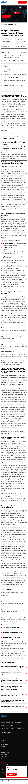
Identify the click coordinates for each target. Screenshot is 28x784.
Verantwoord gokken (5, 758)
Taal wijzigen (7, 732)
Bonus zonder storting (5, 744)
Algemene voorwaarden (6, 752)
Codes (2, 742)
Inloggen (3, 746)
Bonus (2, 740)
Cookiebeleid (4, 756)
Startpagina (4, 24)
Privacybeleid (4, 754)
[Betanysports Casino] (4, 2)
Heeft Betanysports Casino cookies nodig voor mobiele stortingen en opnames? (12, 707)
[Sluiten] (25, 767)
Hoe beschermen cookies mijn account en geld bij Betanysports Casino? (12, 701)
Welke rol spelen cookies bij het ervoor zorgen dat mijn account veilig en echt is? (12, 694)
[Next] (25, 7)
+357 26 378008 (4, 764)
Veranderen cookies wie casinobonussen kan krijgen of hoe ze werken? (12, 673)
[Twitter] (2, 770)
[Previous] (22, 7)
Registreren (22, 2)
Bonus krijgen (17, 16)
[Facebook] (5, 770)
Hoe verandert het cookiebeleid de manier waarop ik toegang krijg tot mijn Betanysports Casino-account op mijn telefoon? (12, 688)
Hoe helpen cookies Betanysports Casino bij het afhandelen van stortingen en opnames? (12, 667)
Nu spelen (6, 16)
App (2, 738)
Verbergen (24, 52)
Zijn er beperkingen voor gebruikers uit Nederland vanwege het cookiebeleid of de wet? (11, 680)
